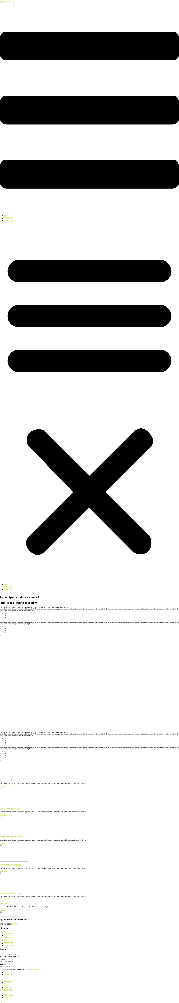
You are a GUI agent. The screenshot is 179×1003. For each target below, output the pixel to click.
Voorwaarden (8, 974)
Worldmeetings (8, 220)
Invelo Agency (38, 969)
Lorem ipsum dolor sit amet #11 (12, 808)
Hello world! (5, 903)
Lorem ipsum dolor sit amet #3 (11, 893)
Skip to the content (5, 1)
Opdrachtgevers (8, 217)
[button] (89, 402)
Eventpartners (8, 218)
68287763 (15, 924)
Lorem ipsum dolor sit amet (10, 865)
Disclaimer (7, 976)
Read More (3, 786)
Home (5, 215)
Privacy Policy (8, 972)
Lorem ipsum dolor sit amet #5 (11, 780)
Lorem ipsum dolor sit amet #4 (11, 836)
